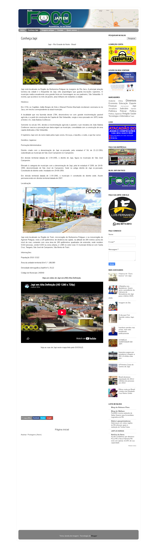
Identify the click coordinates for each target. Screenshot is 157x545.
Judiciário (124, 108)
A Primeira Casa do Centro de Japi (126, 366)
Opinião (133, 109)
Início (22, 30)
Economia (113, 103)
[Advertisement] (122, 487)
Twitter (43, 418)
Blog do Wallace (118, 411)
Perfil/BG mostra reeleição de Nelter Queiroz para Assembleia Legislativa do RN (122, 415)
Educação (123, 103)
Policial (123, 111)
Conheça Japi (33, 30)
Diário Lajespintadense (121, 421)
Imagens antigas (48, 30)
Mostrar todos (132, 445)
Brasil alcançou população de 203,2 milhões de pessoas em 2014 (126, 380)
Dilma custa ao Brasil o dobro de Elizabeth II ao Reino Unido (127, 391)
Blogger (94, 536)
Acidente (112, 101)
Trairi (132, 116)
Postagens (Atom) (35, 435)
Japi (134, 106)
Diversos (131, 100)
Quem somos (72, 30)
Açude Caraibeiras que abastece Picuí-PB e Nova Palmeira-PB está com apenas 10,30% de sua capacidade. (123, 440)
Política (133, 111)
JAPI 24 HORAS (117, 431)
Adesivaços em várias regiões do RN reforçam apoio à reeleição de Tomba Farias (122, 425)
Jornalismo (113, 109)
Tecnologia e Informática (119, 116)
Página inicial (62, 429)
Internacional (124, 106)
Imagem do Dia (125, 303)
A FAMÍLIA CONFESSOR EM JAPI (125, 342)
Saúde (133, 113)
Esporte (132, 103)
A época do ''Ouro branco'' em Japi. (125, 275)
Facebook (36, 418)
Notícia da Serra (117, 435)
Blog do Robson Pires (120, 407)
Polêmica (113, 111)
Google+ (49, 418)
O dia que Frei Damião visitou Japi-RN (126, 317)
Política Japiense (115, 114)
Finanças (113, 106)
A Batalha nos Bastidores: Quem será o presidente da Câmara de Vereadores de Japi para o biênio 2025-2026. (122, 292)
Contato (60, 30)
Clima (120, 101)
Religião (126, 113)
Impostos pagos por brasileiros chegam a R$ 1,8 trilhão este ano (127, 355)
